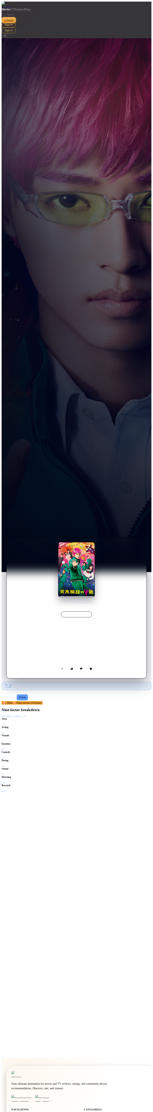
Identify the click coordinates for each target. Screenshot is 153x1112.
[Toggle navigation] (5, 35)
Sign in (9, 24)
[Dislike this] (81, 669)
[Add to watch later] (62, 669)
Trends (9, 20)
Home (63, 605)
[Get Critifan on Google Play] (46, 1098)
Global (22, 697)
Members (19, 9)
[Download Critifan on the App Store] (22, 1098)
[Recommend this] (72, 669)
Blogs (27, 9)
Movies (6, 9)
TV (12, 9)
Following (9, 697)
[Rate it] (91, 669)
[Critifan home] (76, 5)
